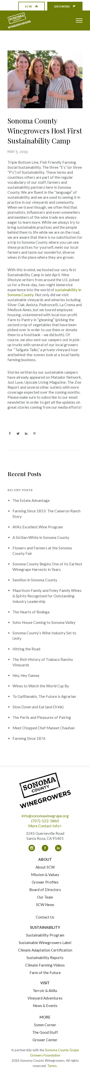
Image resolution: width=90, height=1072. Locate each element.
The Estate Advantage (31, 500)
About (45, 859)
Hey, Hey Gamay (26, 675)
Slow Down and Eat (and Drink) (38, 707)
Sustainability (45, 927)
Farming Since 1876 (29, 738)
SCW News (45, 904)
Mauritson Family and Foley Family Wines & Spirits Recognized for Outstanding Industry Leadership (47, 596)
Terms (51, 1066)
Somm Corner (45, 1025)
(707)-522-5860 (45, 821)
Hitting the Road (26, 649)
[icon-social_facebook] (46, 848)
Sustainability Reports (45, 957)
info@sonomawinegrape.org (45, 816)
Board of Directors (45, 889)
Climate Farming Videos (45, 965)
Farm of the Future (45, 972)
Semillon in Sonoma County (34, 580)
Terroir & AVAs (45, 990)
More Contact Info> (45, 826)
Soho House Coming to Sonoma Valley (44, 622)
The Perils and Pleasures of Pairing (41, 717)
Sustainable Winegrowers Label (45, 942)
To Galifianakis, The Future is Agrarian (44, 696)
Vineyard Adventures (45, 998)
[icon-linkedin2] (58, 848)
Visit (45, 983)
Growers (62, 6)
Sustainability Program (45, 935)
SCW (28, 6)
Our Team (45, 897)
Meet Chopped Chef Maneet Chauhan (43, 728)
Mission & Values (45, 874)
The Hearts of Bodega (31, 612)
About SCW (45, 867)
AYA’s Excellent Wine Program (37, 527)
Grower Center (45, 1040)
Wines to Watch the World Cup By (40, 686)
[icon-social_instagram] (33, 848)
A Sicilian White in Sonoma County (40, 537)
